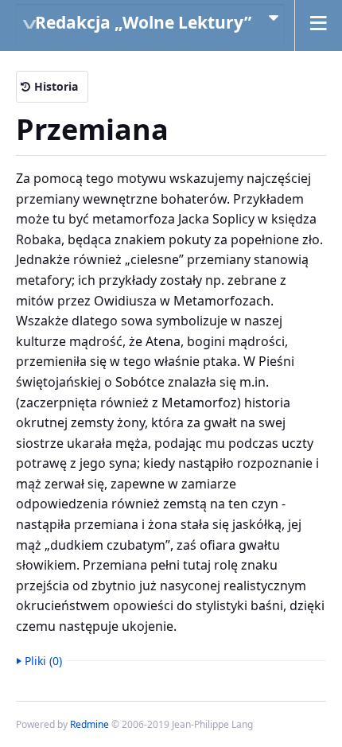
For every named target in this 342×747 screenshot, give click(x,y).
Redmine (89, 724)
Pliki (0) (43, 660)
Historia (56, 86)
